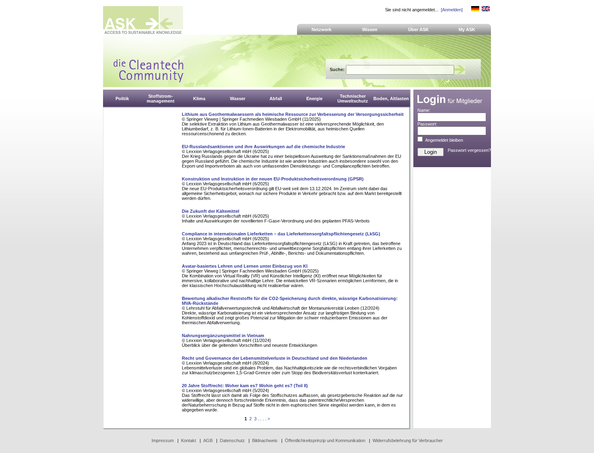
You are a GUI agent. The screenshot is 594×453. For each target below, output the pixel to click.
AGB (208, 440)
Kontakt (188, 440)
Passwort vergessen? (469, 150)
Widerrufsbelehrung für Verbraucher (408, 440)
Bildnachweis (265, 440)
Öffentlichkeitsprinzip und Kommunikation (325, 440)
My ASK (467, 29)
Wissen (369, 29)
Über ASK (418, 29)
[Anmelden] (452, 9)
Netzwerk (321, 29)
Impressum (163, 440)
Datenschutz (232, 440)
